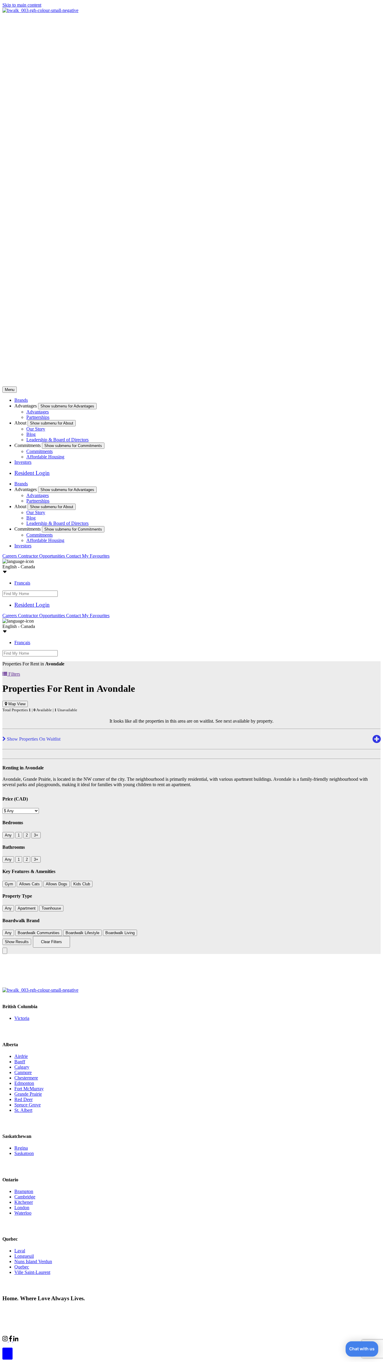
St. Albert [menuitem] (23, 1110)
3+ (36, 835)
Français (22, 582)
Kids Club (81, 884)
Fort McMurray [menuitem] (29, 1088)
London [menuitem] (21, 1207)
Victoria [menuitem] (21, 1018)
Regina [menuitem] (21, 1147)
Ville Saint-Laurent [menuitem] (32, 1272)
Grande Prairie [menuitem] (28, 1094)
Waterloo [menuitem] (22, 1212)
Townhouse (51, 908)
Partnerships (37, 417)
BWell (73, 1339)
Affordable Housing (45, 456)
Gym (9, 884)
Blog (31, 434)
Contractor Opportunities (42, 555)
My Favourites (96, 555)
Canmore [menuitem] (23, 1072)
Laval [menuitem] (19, 1250)
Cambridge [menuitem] (24, 1196)
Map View (16, 704)
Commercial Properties (39, 1339)
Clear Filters (51, 942)
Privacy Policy (66, 1309)
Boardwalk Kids (100, 1339)
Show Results (17, 942)
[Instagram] (5, 1340)
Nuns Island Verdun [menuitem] (33, 1261)
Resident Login (32, 473)
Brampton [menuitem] (23, 1191)
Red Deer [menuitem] (23, 1099)
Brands (21, 400)
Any (8, 835)
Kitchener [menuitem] (23, 1202)
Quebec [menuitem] (21, 1266)
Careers (10, 555)
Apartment (27, 908)
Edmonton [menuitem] (24, 1083)
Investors (22, 462)
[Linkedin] (16, 1340)
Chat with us (362, 1348)
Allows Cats (29, 884)
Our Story (35, 428)
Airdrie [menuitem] (21, 1056)
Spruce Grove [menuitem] (27, 1104)
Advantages (37, 411)
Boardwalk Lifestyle (82, 933)
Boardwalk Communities (39, 933)
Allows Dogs (56, 884)
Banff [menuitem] (19, 1061)
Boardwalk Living (120, 933)
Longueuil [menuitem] (24, 1256)
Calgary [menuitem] (21, 1067)
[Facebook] (11, 1340)
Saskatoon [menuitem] (24, 1153)
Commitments (39, 451)
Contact (74, 555)
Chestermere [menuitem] (26, 1077)
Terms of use (95, 1309)
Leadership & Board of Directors (57, 439)
